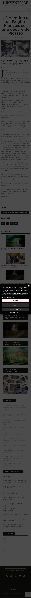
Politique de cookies (14, 312)
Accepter (15, 300)
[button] (28, 285)
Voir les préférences (15, 309)
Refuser (15, 305)
